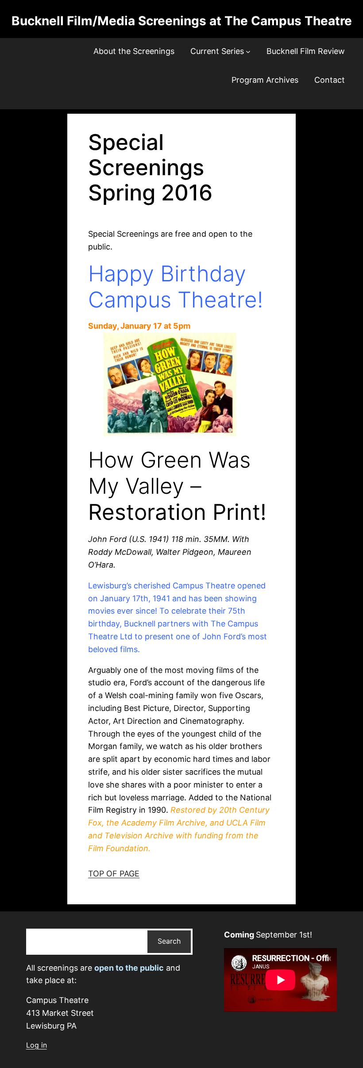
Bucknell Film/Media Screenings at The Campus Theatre (182, 20)
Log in (36, 1045)
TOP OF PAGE (113, 873)
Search (169, 941)
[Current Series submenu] (248, 51)
